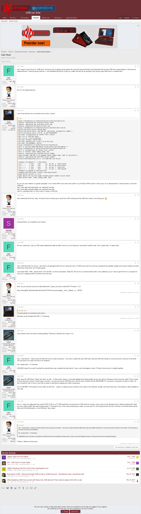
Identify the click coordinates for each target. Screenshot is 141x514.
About (4, 18)
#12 (138, 376)
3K (34, 458)
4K (32, 476)
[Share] (135, 66)
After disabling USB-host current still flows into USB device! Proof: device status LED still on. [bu (44, 480)
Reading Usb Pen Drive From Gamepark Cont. (30, 468)
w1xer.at (13, 351)
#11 (138, 355)
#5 (138, 219)
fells (4, 58)
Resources (57, 18)
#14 (138, 422)
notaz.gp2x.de (11, 130)
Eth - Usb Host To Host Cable (18, 462)
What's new (45, 18)
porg (8, 476)
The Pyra (13, 18)
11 (31, 464)
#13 (138, 401)
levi (134, 475)
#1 (138, 66)
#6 (138, 242)
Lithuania (12, 128)
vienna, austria (11, 350)
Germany (12, 106)
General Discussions (26, 458)
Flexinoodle (132, 458)
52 (34, 470)
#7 (138, 263)
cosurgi (9, 464)
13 (30, 482)
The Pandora (24, 18)
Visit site (13, 238)
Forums (36, 18)
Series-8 (9, 458)
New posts (4, 21)
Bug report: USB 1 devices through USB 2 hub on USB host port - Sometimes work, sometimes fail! (45, 474)
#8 (138, 283)
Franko (133, 481)
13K (37, 470)
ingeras (133, 470)
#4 (138, 195)
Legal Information (71, 18)
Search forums (13, 21)
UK (14, 237)
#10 (138, 330)
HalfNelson (10, 470)
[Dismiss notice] (138, 26)
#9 (138, 307)
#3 (138, 110)
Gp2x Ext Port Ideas (20, 456)
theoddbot (132, 464)
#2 (138, 87)
